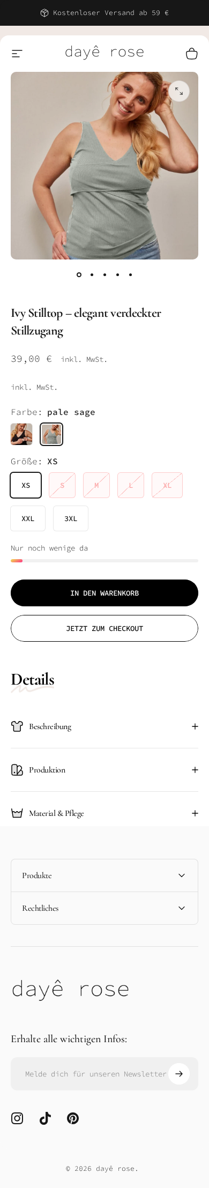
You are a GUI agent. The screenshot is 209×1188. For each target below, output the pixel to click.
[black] (21, 434)
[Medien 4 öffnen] (179, 91)
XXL (27, 518)
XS (25, 485)
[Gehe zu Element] (78, 274)
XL (167, 485)
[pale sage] (51, 434)
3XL (70, 518)
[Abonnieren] (179, 1074)
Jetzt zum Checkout (104, 628)
